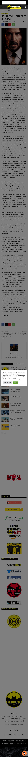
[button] (2, 7)
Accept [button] (15, 382)
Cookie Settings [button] (7, 382)
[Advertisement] (14, 2)
